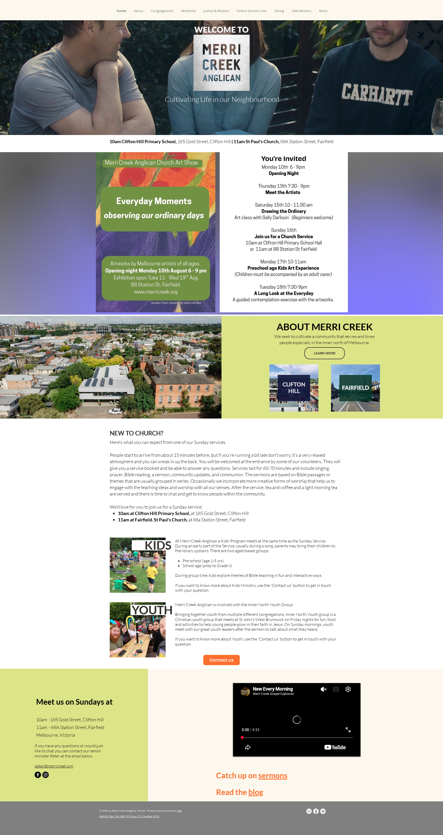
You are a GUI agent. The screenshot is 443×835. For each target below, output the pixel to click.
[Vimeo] (323, 811)
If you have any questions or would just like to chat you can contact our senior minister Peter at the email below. (69, 751)
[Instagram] (45, 775)
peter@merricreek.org (54, 766)
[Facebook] (38, 775)
